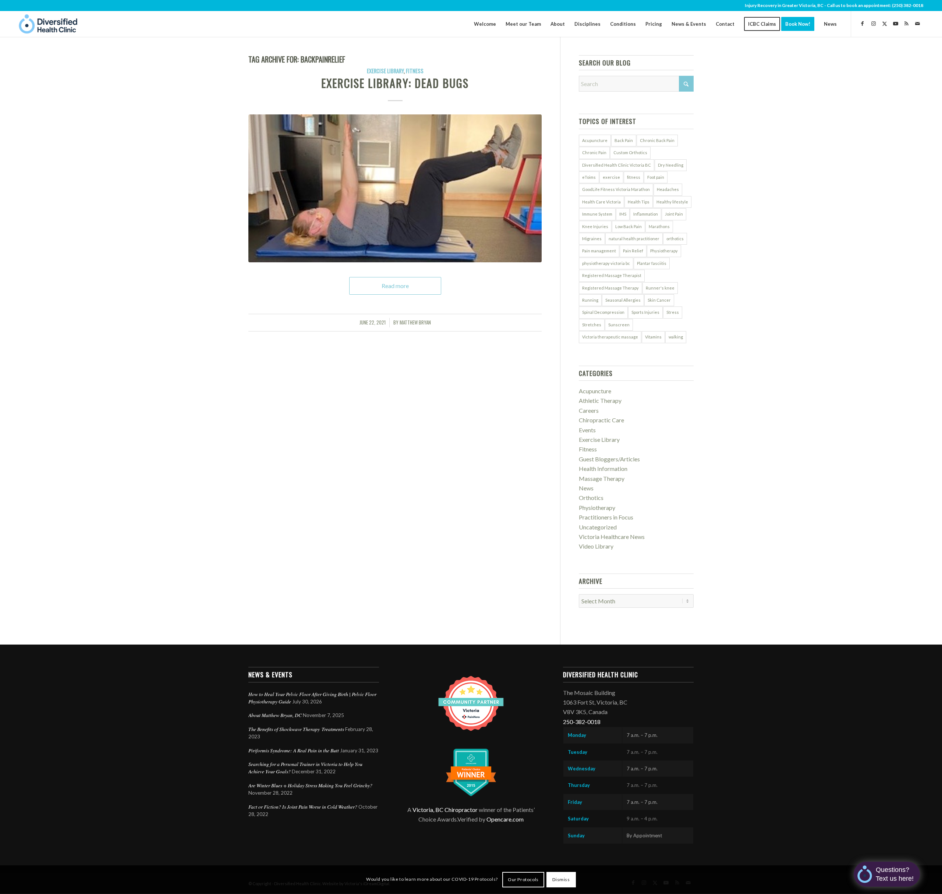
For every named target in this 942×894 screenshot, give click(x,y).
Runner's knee (660, 287)
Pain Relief (633, 250)
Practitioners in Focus (606, 517)
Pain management (599, 250)
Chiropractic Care (601, 419)
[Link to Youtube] (895, 23)
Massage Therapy (601, 478)
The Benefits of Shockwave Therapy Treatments (296, 729)
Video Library (596, 546)
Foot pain (655, 177)
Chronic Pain (594, 152)
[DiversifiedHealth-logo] (48, 24)
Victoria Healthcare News (612, 536)
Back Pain (624, 140)
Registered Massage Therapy (610, 287)
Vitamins (653, 336)
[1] (395, 188)
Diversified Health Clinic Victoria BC (616, 165)
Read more (395, 285)
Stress (672, 312)
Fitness (415, 71)
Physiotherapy (664, 250)
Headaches (668, 189)
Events (587, 429)
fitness (633, 177)
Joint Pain (674, 214)
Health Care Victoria (601, 201)
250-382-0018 (582, 721)
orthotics (675, 238)
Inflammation (645, 214)
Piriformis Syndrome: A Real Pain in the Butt (293, 750)
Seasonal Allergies (623, 300)
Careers (589, 410)
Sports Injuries (645, 312)
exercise (611, 177)
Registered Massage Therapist (611, 275)
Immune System (597, 214)
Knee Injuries (595, 226)
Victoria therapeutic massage (610, 336)
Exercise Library (385, 71)
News (586, 488)
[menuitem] (485, 24)
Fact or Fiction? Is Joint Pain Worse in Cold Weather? (302, 806)
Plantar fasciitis (651, 263)
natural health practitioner (634, 238)
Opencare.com (505, 819)
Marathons (659, 226)
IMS (622, 214)
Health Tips (638, 201)
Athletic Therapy (600, 400)
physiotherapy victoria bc (606, 263)
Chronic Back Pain (657, 140)
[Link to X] (884, 23)
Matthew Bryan (415, 322)
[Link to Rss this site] (906, 23)
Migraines (592, 238)
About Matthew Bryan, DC (275, 715)
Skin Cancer (659, 300)
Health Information (603, 468)
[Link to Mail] (917, 23)
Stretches (591, 324)
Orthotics (591, 497)
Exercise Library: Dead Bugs (395, 83)
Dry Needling (670, 165)
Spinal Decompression (603, 312)
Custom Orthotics (630, 152)
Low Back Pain (628, 226)
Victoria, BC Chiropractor (445, 809)
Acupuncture (595, 140)
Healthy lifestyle (672, 201)
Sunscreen (619, 324)
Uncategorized (598, 527)
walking (676, 336)
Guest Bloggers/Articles (609, 458)
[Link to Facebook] (862, 23)
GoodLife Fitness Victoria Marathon (616, 189)
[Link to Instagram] (873, 23)
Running (590, 300)
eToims (589, 177)
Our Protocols (523, 879)
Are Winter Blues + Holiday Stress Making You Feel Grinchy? (311, 785)
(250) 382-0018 (907, 5)
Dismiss (561, 879)
